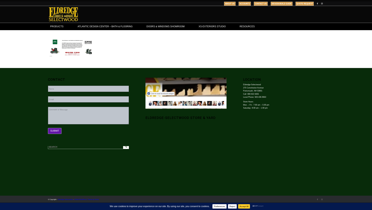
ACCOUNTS (244, 4)
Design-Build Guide (282, 4)
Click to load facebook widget (162, 94)
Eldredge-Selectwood (65, 199)
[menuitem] (230, 3)
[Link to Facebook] (317, 3)
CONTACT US (261, 4)
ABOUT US (230, 4)
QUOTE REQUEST (304, 4)
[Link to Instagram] (322, 3)
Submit (54, 131)
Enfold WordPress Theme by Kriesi (86, 199)
